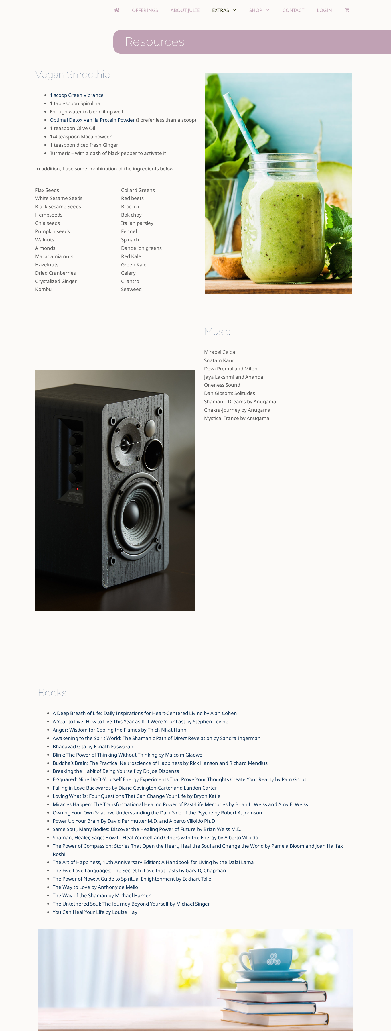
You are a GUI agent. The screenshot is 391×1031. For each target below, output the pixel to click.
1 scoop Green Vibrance (77, 95)
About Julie (185, 10)
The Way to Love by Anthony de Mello (95, 887)
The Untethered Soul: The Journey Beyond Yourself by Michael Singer (131, 903)
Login (324, 10)
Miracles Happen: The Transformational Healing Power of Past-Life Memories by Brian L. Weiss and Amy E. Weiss (180, 804)
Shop (255, 10)
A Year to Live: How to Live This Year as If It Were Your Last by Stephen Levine (140, 721)
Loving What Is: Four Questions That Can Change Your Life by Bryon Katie (136, 796)
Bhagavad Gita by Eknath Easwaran (93, 746)
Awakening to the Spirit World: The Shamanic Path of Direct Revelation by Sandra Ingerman (157, 738)
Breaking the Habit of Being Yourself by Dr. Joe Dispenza (116, 771)
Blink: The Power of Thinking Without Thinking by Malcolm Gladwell (129, 754)
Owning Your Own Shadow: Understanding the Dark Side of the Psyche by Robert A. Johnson (157, 812)
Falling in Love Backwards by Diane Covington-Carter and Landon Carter (135, 787)
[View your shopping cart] (347, 10)
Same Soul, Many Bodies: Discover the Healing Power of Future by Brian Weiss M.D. (147, 829)
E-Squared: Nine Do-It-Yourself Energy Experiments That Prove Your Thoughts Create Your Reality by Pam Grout (179, 779)
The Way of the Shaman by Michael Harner (102, 895)
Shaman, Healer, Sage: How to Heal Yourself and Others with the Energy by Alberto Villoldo (155, 837)
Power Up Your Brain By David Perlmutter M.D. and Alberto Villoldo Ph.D (134, 821)
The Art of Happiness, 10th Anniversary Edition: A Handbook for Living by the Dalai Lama (153, 862)
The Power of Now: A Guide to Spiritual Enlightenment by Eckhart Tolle (132, 878)
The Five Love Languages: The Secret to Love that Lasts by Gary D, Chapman (139, 870)
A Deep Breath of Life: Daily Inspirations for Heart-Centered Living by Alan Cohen (145, 713)
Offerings (145, 10)
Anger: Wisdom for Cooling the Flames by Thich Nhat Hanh (120, 729)
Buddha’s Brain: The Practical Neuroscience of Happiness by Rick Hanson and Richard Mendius (160, 763)
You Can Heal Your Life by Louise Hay (95, 912)
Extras (220, 10)
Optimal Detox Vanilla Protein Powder (92, 120)
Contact (293, 10)
